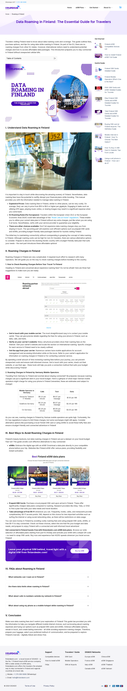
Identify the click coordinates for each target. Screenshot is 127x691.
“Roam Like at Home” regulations (64, 217)
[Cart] (120, 7)
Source (48, 328)
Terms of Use (30, 686)
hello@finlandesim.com (20, 678)
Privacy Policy (49, 686)
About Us (107, 8)
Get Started (93, 8)
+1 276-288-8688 (21, 2)
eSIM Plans (80, 8)
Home (69, 8)
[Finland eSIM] (13, 7)
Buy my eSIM (79, 551)
